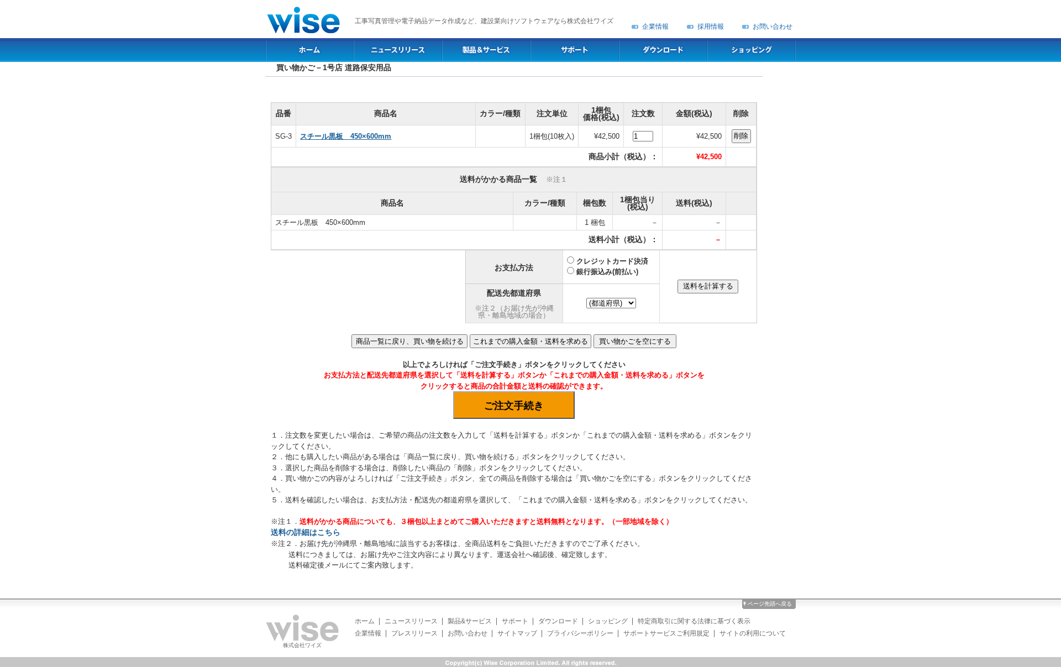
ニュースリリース (411, 621)
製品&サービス (470, 621)
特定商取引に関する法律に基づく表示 (694, 621)
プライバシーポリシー (580, 633)
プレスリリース (414, 633)
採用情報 (710, 26)
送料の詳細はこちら (305, 532)
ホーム (365, 621)
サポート (515, 621)
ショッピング (608, 621)
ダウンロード (558, 621)
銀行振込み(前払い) (607, 271)
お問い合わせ (772, 26)
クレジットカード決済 (612, 261)
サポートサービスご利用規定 (666, 633)
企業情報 (655, 26)
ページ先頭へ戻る (770, 604)
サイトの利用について (752, 633)
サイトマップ (517, 633)
